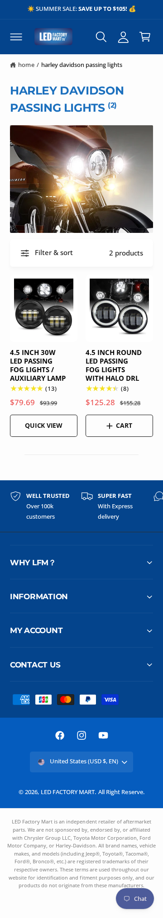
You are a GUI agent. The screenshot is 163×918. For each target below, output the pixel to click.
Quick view (43, 425)
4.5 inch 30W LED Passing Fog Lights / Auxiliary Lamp (38, 365)
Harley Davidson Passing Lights (81, 65)
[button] (16, 36)
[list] (81, 506)
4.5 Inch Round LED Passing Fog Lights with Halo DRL (114, 365)
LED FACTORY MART (68, 792)
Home (26, 65)
